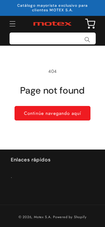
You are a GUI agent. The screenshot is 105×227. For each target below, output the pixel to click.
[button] (12, 24)
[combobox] (53, 38)
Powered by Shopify (70, 216)
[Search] (87, 40)
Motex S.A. (43, 216)
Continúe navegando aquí (52, 113)
